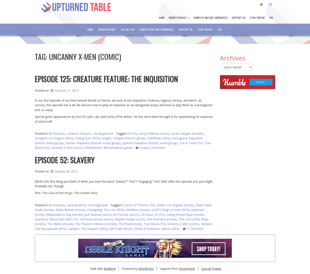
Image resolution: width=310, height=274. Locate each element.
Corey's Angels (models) (187, 134)
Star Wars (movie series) (96, 219)
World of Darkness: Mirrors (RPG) (157, 229)
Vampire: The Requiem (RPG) (88, 229)
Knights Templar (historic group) (124, 138)
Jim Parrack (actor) (126, 215)
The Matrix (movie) (60, 224)
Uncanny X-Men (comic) (183, 224)
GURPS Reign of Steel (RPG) (170, 210)
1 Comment (195, 229)
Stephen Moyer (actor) (130, 219)
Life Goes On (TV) (152, 215)
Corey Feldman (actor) (154, 134)
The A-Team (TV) (191, 143)
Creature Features (79, 134)
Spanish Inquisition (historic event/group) (150, 143)
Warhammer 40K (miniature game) (109, 148)
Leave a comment (152, 148)
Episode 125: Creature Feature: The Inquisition (106, 78)
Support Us (239, 17)
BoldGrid (110, 269)
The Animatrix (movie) (162, 219)
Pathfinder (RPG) (158, 138)
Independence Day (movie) (64, 215)
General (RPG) (76, 205)
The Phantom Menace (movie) (96, 224)
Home (161, 17)
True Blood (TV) (154, 224)
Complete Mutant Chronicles (211, 17)
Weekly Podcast (178, 17)
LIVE (271, 17)
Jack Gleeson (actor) (98, 215)
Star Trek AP (257, 17)
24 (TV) (132, 134)
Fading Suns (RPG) (87, 138)
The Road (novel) (130, 224)
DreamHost (187, 269)
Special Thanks (211, 269)
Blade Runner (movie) (70, 210)
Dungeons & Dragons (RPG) (54, 138)
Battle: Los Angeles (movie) (175, 205)
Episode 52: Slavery (65, 159)
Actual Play (128, 29)
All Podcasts (57, 134)
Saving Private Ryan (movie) (185, 215)
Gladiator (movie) (138, 210)
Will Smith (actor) (121, 229)
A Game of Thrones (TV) (138, 205)
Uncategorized (103, 134)
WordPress (146, 269)
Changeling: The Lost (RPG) (105, 210)
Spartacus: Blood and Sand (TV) (56, 219)
